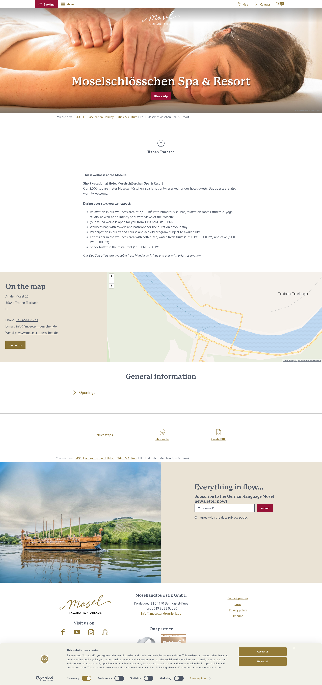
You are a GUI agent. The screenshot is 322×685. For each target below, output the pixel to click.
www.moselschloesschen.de (38, 333)
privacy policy (237, 517)
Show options (198, 678)
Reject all (262, 661)
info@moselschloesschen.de (36, 326)
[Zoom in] (111, 276)
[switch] (119, 678)
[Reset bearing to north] (111, 285)
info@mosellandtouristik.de (161, 613)
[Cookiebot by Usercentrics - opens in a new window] (44, 678)
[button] (46, 4)
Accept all (263, 651)
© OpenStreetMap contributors (307, 360)
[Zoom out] (111, 281)
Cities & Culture (127, 117)
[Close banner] (294, 648)
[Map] (214, 317)
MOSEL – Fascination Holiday (94, 117)
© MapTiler (288, 360)
